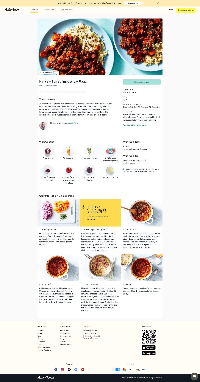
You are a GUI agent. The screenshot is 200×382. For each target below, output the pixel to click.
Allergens (127, 111)
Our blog (63, 342)
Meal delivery (65, 333)
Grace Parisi (73, 123)
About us (41, 330)
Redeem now (133, 3)
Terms (40, 336)
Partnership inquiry (90, 330)
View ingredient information (135, 125)
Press (40, 344)
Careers (40, 333)
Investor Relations (44, 350)
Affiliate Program (44, 347)
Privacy (40, 339)
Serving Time (128, 90)
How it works (49, 10)
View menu (34, 10)
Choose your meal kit (186, 10)
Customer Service (67, 10)
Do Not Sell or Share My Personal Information (92, 337)
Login (171, 10)
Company (41, 342)
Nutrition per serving (132, 104)
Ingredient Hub (65, 336)
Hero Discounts (65, 344)
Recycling (63, 339)
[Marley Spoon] (46, 378)
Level (125, 97)
